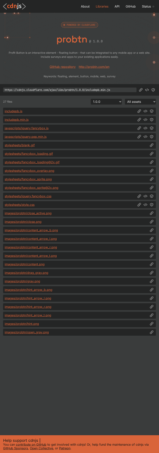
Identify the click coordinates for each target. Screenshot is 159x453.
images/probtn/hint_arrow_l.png (28, 298)
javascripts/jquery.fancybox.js (26, 128)
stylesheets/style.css (20, 204)
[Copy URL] (140, 90)
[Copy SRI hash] (153, 90)
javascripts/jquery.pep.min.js (26, 136)
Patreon (64, 448)
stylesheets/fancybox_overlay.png (29, 170)
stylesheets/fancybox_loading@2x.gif (32, 162)
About (85, 6)
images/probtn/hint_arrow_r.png (28, 306)
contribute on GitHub (31, 444)
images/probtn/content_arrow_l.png (31, 238)
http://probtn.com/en (94, 67)
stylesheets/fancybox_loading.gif (29, 153)
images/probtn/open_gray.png (27, 332)
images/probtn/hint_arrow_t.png (28, 315)
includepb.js (13, 111)
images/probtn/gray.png (22, 281)
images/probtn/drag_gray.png (26, 272)
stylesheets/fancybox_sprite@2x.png (31, 187)
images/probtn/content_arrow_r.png (31, 247)
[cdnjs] (14, 6)
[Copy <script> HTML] (147, 90)
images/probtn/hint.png (22, 323)
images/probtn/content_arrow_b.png (31, 230)
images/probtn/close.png (23, 221)
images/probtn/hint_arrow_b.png (28, 289)
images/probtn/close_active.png (28, 213)
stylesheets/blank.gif (20, 145)
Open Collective (41, 448)
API (117, 6)
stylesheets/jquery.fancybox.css (28, 196)
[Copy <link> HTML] (145, 196)
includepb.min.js (17, 119)
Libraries (102, 6)
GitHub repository (63, 67)
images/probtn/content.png (25, 264)
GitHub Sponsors (15, 448)
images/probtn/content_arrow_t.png (31, 255)
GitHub (131, 6)
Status (146, 6)
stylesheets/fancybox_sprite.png (28, 179)
